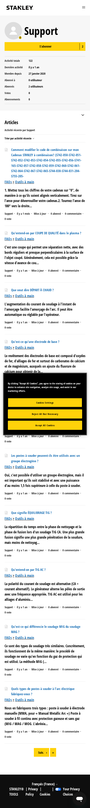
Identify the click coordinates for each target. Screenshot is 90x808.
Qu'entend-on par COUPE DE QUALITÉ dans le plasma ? (46, 233)
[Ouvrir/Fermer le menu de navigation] (82, 115)
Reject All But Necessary (45, 414)
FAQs (8, 182)
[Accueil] (20, 8)
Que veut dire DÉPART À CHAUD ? (32, 290)
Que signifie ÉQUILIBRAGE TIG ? (31, 512)
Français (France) (43, 784)
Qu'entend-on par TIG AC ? (28, 569)
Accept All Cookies (45, 425)
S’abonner (46, 46)
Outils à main (24, 182)
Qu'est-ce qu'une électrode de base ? (35, 341)
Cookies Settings (45, 402)
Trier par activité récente (18, 138)
